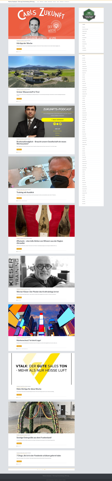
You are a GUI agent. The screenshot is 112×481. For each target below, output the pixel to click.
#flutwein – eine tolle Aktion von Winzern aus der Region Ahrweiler (41, 221)
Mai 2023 (83, 127)
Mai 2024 (83, 102)
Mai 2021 (83, 176)
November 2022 (84, 140)
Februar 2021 (84, 182)
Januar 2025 (84, 85)
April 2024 (83, 104)
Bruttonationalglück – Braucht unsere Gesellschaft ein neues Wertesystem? (41, 121)
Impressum (62, 1)
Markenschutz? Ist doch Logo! (41, 320)
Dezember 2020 (84, 186)
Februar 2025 (84, 83)
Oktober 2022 (84, 142)
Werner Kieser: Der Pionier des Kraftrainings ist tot (41, 271)
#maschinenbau (84, 37)
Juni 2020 (83, 197)
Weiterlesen (19, 49)
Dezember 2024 (84, 87)
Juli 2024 (83, 98)
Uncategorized (84, 50)
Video (58, 1)
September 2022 (84, 144)
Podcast (54, 1)
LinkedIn (45, 1)
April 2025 (83, 79)
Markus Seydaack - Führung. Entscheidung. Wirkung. (21, 1)
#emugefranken (84, 33)
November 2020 (84, 188)
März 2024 (83, 106)
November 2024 (84, 89)
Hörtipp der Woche (41, 23)
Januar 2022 (84, 159)
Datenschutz (66, 1)
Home (9, 5)
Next (44, 469)
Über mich (41, 1)
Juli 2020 (83, 195)
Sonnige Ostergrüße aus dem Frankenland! (41, 417)
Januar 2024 (84, 110)
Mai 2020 (83, 199)
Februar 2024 (84, 108)
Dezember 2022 (84, 138)
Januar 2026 (84, 64)
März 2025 (83, 81)
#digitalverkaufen (84, 31)
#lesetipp (19, 51)
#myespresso (84, 41)
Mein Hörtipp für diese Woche (41, 369)
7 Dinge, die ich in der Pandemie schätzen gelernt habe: (39, 455)
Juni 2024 (83, 100)
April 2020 (83, 201)
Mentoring (50, 1)
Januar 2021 (84, 184)
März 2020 (83, 203)
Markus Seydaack (27, 40)
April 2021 (83, 178)
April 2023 (83, 129)
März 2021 (83, 180)
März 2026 (83, 60)
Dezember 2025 (84, 66)
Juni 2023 (83, 125)
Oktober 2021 (84, 165)
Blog (38, 1)
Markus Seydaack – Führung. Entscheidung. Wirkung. (56, 475)
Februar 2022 (84, 157)
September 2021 (84, 167)
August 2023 (84, 121)
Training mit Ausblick (41, 172)
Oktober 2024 (84, 91)
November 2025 (84, 68)
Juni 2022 (83, 148)
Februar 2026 (84, 62)
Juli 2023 (83, 123)
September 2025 (84, 70)
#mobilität (83, 39)
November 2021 (84, 163)
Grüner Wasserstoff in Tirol (41, 72)
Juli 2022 (83, 146)
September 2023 (84, 119)
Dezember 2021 (84, 161)
